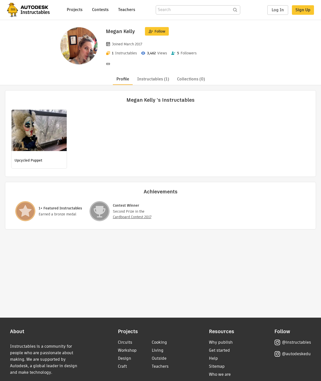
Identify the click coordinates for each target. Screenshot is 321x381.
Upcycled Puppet (28, 160)
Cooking (159, 342)
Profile (122, 79)
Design (124, 358)
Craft (122, 366)
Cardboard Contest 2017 (132, 216)
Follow (159, 31)
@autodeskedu (296, 354)
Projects (75, 10)
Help (213, 358)
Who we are (220, 374)
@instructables (296, 342)
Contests (100, 10)
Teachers (126, 10)
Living (158, 350)
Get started (219, 350)
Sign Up (302, 10)
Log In (278, 10)
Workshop (127, 350)
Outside (159, 358)
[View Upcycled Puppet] (39, 131)
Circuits (125, 342)
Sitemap (217, 366)
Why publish (221, 342)
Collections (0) (191, 79)
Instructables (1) (153, 79)
